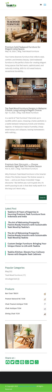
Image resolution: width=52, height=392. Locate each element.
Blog (19, 51)
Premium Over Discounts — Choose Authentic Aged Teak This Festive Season (23, 165)
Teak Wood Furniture (30, 51)
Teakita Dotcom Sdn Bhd (27, 386)
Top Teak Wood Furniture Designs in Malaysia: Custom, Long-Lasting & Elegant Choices (26, 109)
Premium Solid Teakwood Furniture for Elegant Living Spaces (22, 48)
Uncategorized (11, 279)
